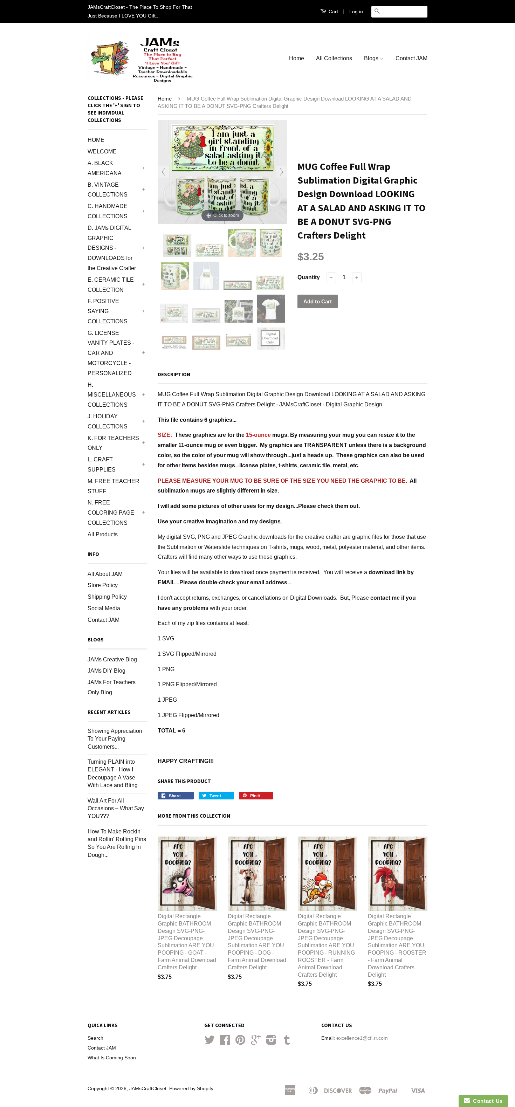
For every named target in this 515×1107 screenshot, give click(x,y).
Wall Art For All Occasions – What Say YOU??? (116, 808)
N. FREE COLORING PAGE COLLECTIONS (111, 513)
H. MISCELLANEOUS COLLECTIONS (112, 395)
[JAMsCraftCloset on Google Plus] (255, 1042)
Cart (332, 11)
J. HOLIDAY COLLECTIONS (108, 421)
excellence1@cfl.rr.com (362, 1038)
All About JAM (105, 574)
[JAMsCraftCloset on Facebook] (225, 1042)
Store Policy (103, 585)
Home (296, 58)
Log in (356, 11)
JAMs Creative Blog (112, 659)
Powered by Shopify (191, 1088)
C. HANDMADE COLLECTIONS (108, 211)
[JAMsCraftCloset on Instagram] (271, 1042)
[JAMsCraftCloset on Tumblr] (287, 1042)
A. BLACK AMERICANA (105, 168)
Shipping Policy (107, 597)
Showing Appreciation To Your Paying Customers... (115, 739)
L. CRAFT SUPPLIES (102, 464)
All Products (103, 534)
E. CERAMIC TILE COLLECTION (111, 285)
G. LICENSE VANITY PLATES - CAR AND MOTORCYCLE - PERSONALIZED (111, 353)
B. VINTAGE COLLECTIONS (108, 190)
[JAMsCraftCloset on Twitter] (209, 1042)
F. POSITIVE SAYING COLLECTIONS (108, 311)
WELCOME (102, 151)
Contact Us (486, 1101)
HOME (96, 140)
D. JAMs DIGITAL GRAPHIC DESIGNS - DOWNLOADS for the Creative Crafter (112, 248)
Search (95, 1038)
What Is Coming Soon (112, 1057)
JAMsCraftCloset (147, 1088)
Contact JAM (411, 58)
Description (174, 374)
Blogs (372, 58)
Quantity (308, 277)
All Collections (334, 58)
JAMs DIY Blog (106, 671)
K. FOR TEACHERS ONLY (113, 443)
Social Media (104, 608)
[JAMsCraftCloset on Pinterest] (240, 1042)
